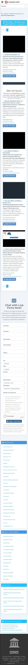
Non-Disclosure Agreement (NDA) (10, 626)
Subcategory (6, 385)
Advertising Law (7, 453)
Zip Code (5, 372)
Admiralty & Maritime (8, 450)
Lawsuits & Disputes (8, 576)
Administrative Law (7, 447)
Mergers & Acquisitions (9, 509)
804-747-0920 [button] (10, 126)
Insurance (5, 499)
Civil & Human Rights (8, 549)
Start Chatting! (14, 421)
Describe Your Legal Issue (9, 392)
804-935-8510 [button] (10, 176)
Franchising (6, 489)
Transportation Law (8, 526)
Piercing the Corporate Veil (8, 628)
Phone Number (7, 345)
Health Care (6, 569)
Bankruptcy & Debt (7, 539)
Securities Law (6, 516)
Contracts (5, 483)
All (2, 13)
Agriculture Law (7, 456)
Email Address (6, 339)
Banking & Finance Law (8, 466)
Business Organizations (9, 473)
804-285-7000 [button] (10, 76)
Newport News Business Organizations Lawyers (12, 601)
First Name (6, 325)
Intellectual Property (8, 506)
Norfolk (11, 13)
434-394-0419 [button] (10, 279)
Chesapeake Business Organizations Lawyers (12, 593)
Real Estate (6, 579)
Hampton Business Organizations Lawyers (13, 597)
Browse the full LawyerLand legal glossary (12, 630)
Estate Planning (7, 562)
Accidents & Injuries (8, 536)
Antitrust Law (6, 460)
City (4, 360)
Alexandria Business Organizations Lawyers (13, 589)
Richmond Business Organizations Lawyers (13, 606)
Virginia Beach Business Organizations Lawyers (12, 610)
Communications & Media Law (10, 480)
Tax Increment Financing (9, 519)
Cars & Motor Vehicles (8, 546)
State (4, 366)
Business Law (19, 13)
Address (5, 352)
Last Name (6, 331)
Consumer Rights (7, 553)
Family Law (6, 566)
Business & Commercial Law (10, 470)
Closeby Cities (7, 585)
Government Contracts (8, 493)
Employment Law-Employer (9, 486)
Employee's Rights (7, 559)
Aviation (5, 463)
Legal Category (7, 379)
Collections (6, 476)
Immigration (6, 496)
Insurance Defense (7, 503)
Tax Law (5, 523)
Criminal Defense (7, 556)
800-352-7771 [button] (10, 224)
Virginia (6, 13)
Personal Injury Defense (9, 513)
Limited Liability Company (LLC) (9, 625)
